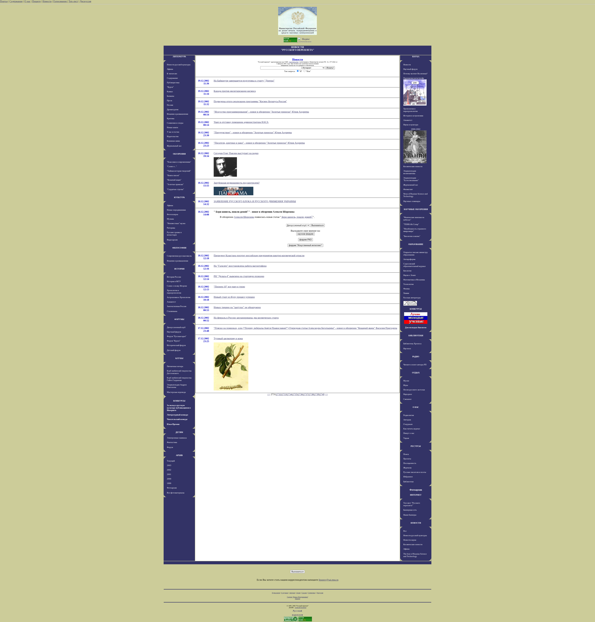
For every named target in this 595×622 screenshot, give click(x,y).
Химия (406, 293)
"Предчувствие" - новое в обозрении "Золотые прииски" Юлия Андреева (253, 132)
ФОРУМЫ (179, 319)
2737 (305, 394)
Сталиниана (172, 311)
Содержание (16, 1)
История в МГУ (174, 281)
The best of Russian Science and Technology (415, 555)
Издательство (173, 136)
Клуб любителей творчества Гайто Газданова (179, 379)
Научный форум (174, 332)
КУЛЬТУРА (179, 197)
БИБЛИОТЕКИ (415, 335)
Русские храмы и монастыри (174, 233)
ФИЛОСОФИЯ (179, 248)
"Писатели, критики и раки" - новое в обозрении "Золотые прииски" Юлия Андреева (259, 143)
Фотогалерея (172, 214)
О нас (27, 1)
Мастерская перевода (176, 392)
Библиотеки (408, 481)
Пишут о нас (408, 433)
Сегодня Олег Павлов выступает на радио (236, 153)
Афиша (170, 69)
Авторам (407, 420)
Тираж (406, 438)
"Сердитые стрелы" (175, 189)
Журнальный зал (174, 146)
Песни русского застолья (414, 390)
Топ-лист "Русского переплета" (411, 504)
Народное (407, 394)
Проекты (407, 459)
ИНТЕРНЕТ (415, 495)
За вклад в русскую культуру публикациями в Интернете (179, 407)
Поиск (406, 454)
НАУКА (415, 56)
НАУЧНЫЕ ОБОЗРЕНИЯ (416, 209)
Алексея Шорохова (244, 217)
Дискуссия (85, 1)
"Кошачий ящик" (174, 180)
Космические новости (412, 166)
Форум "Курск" (173, 341)
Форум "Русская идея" (176, 336)
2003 (169, 465)
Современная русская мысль (179, 256)
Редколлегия (408, 415)
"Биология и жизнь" (411, 236)
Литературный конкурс (177, 415)
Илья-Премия (173, 424)
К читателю (172, 73)
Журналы (407, 467)
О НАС (416, 407)
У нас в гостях (173, 132)
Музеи (406, 381)
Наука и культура (410, 124)
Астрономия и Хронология (178, 297)
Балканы (170, 96)
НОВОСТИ (416, 523)
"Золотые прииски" (175, 184)
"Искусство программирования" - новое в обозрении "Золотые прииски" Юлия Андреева (261, 111)
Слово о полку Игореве (177, 286)
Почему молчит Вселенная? (415, 73)
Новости (47, 1)
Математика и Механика (414, 280)
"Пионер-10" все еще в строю (229, 286)
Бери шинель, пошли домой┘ (297, 217)
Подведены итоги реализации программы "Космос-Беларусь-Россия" (250, 101)
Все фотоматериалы (175, 493)
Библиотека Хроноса (412, 343)
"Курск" (170, 87)
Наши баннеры (409, 515)
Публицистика (173, 82)
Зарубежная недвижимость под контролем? (237, 182)
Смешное (407, 399)
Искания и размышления (177, 114)
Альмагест (171, 302)
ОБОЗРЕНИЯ (179, 154)
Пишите (36, 1)
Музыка (170, 219)
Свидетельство (293, 62)
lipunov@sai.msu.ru (328, 580)
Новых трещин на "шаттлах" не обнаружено (237, 307)
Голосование (60, 1)
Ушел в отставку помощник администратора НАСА (241, 122)
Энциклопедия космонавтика (409, 172)
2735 (294, 394)
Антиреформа (409, 259)
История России (174, 277)
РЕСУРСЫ (416, 446)
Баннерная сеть (410, 510)
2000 (169, 479)
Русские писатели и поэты (414, 472)
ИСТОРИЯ (179, 269)
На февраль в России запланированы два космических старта (246, 317)
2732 (278, 394)
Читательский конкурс (177, 419)
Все (405, 531)
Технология (408, 284)
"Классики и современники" (179, 162)
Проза (169, 100)
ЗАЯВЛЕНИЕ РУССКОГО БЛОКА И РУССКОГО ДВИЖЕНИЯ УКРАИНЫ (255, 201)
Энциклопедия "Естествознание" (411, 179)
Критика (170, 118)
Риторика (171, 228)
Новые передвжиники (176, 210)
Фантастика (172, 442)
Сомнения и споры (175, 123)
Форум (170, 447)
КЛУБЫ (179, 358)
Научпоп (407, 348)
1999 (169, 483)
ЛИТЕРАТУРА (179, 56)
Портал (4, 1)
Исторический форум (176, 345)
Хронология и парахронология (174, 291)
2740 (322, 394)
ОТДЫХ (416, 372)
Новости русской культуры (178, 64)
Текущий (171, 461)
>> (326, 394)
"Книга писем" (173, 175)
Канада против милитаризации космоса (235, 91)
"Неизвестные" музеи (176, 223)
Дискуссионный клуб (176, 327)
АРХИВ (179, 455)
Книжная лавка (173, 141)
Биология (407, 271)
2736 (300, 394)
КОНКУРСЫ (179, 401)
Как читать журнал (411, 429)
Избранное (408, 476)
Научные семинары (411, 201)
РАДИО (415, 356)
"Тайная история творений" (179, 171)
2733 (284, 394)
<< (268, 394)
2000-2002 (415, 129)
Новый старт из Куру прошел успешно (234, 297)
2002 (169, 470)
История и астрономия (413, 115)
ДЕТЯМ (179, 432)
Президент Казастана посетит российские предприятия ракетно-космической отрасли (259, 255)
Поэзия (170, 105)
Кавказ (170, 91)
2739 (316, 394)
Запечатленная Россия (176, 306)
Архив (298, 593)
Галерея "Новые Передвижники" (297, 597)
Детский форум (173, 350)
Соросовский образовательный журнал (414, 265)
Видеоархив (172, 240)
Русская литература (412, 297)
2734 (289, 394)
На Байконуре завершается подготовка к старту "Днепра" (244, 80)
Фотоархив (172, 488)
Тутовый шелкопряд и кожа (228, 338)
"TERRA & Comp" (411, 224)
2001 (169, 474)
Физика (406, 288)
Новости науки (409, 540)
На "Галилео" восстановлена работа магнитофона (240, 266)
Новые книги (172, 127)
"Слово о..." (172, 166)
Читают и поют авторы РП (414, 364)
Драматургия (172, 109)
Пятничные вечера (175, 366)
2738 (311, 394)
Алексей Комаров (300, 607)
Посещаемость (409, 463)
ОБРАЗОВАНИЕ (415, 244)
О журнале (408, 424)
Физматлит (408, 189)
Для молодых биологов (415, 327)
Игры (405, 385)
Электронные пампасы (177, 438)
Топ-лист (73, 1)
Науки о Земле (409, 275)
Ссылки (304, 593)
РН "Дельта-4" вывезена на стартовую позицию (239, 276)
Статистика (311, 593)
